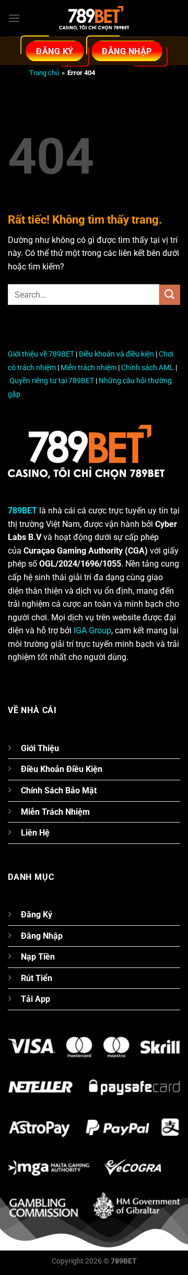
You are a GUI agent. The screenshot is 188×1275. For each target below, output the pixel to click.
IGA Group (92, 630)
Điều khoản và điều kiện (116, 354)
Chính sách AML (147, 367)
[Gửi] (169, 295)
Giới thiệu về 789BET (41, 354)
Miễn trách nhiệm (88, 367)
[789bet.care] (94, 18)
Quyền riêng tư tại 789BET (51, 380)
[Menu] (14, 18)
